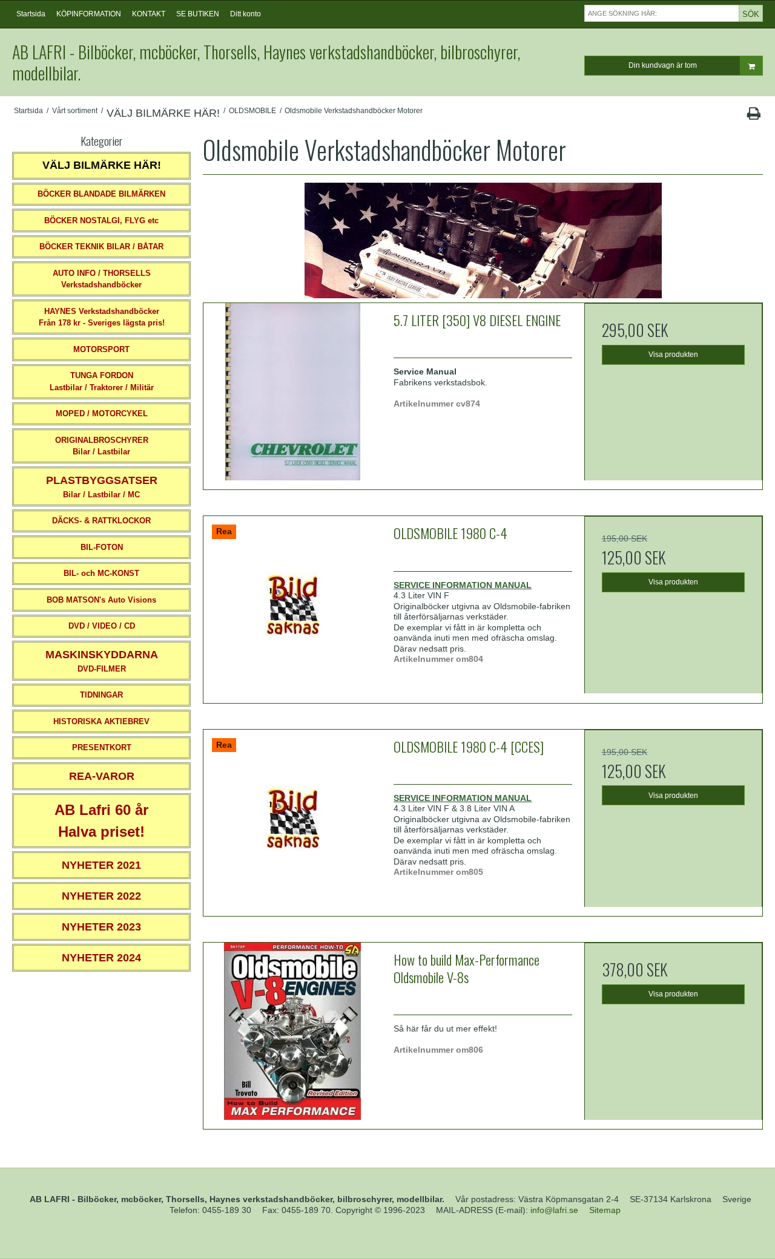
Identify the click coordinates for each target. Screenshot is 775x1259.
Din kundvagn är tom (662, 65)
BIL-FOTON (102, 547)
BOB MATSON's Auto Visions (101, 599)
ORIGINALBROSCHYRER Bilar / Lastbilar (101, 446)
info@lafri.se (554, 1210)
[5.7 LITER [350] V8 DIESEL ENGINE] (292, 392)
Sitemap (605, 1210)
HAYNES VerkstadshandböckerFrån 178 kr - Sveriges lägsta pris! (102, 317)
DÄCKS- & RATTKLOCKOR (101, 520)
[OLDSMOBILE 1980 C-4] (292, 605)
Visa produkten (673, 354)
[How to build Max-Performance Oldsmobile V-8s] (292, 1031)
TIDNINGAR (101, 694)
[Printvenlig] (753, 116)
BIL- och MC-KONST (101, 573)
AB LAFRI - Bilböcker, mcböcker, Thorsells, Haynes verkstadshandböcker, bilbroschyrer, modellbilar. (266, 62)
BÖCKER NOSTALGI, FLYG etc (101, 220)
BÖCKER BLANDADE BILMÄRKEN (101, 193)
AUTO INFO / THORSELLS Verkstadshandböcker (102, 279)
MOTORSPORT (101, 349)
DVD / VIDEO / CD (101, 625)
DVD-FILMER (101, 661)
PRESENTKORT (101, 747)
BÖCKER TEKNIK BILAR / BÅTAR (101, 246)
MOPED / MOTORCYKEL (102, 413)
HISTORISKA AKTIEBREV (101, 721)
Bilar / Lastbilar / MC (101, 486)
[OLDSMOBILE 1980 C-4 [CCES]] (292, 818)
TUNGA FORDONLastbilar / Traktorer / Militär (102, 381)
